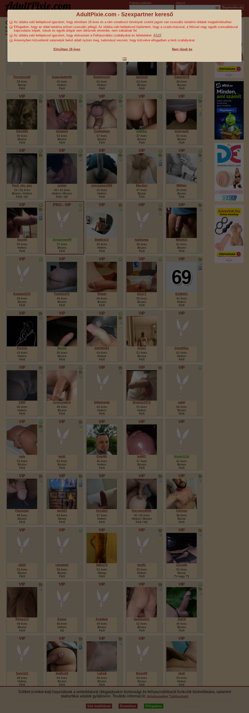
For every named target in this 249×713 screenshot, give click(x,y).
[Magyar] (124, 59)
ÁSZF (157, 35)
